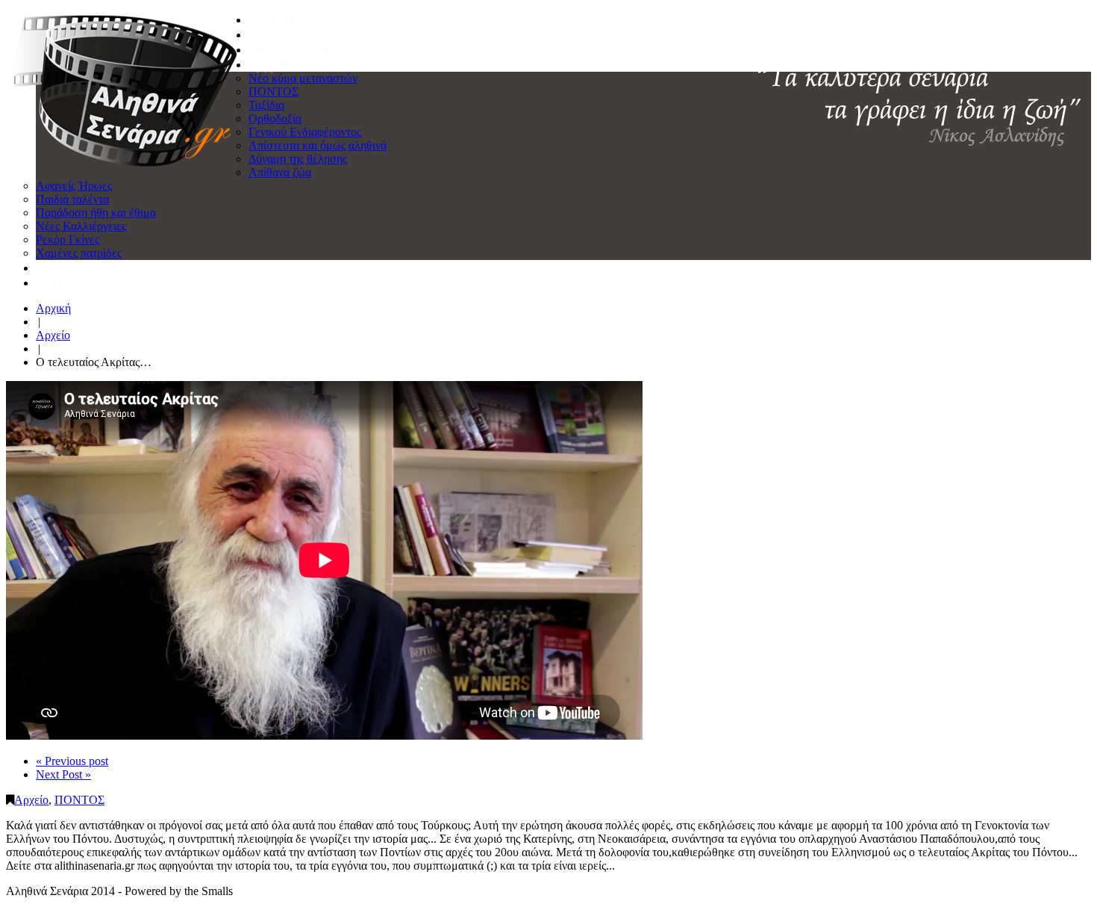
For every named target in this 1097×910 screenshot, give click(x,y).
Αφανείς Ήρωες (74, 185)
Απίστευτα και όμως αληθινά (318, 145)
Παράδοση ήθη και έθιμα (96, 212)
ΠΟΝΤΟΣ (274, 91)
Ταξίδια (266, 105)
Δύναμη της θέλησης (298, 158)
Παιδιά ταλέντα (72, 199)
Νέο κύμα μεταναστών (303, 78)
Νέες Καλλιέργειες (81, 226)
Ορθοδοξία (275, 118)
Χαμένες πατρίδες (79, 253)
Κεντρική (277, 19)
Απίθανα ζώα (280, 172)
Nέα (48, 267)
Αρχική (53, 308)
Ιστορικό (276, 34)
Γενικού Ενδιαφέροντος (305, 132)
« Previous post (72, 761)
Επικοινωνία (75, 282)
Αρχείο (271, 63)
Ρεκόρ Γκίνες (67, 239)
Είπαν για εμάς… (301, 49)
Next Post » (63, 774)
